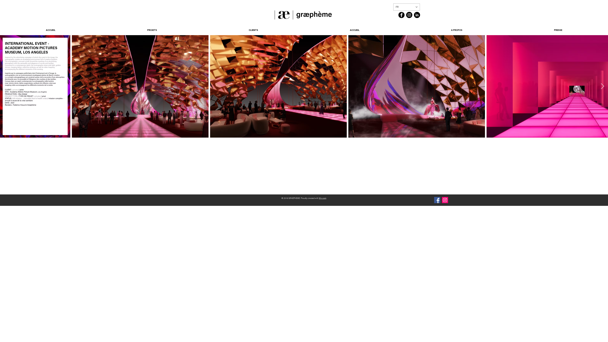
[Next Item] (602, 86)
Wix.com (322, 198)
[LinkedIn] (417, 15)
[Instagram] (409, 15)
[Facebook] (401, 15)
